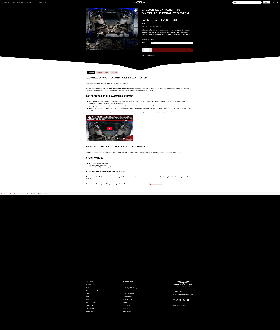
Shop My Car (5, 2)
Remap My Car (31, 2)
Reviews (88, 299)
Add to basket (172, 50)
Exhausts (6, 193)
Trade (40, 2)
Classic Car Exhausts (128, 293)
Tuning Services (127, 311)
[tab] (91, 72)
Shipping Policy (90, 305)
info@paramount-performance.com (184, 294)
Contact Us (157, 39)
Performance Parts (18, 2)
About (47, 2)
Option (144, 42)
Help (87, 296)
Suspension (126, 302)
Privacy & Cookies (91, 308)
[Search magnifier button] (259, 2)
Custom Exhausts (127, 296)
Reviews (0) (114, 72)
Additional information (102, 72)
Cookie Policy (89, 311)
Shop (124, 285)
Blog (87, 293)
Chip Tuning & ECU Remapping (131, 288)
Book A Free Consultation (92, 285)
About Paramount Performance (94, 290)
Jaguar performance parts (155, 184)
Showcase (125, 308)
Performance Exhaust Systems (131, 290)
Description (91, 72)
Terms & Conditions (91, 302)
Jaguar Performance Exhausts (18, 193)
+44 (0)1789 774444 (180, 291)
